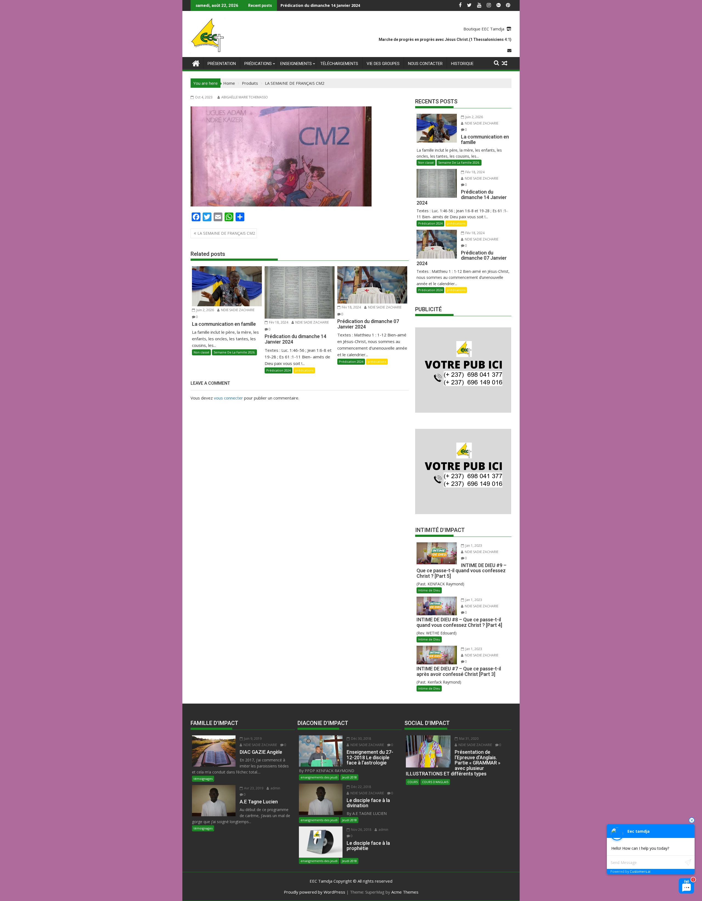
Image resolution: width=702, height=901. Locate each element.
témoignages (203, 779)
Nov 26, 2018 (360, 829)
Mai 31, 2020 (468, 738)
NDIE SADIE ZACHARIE (237, 310)
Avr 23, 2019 (253, 788)
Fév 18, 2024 (278, 322)
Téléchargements (339, 63)
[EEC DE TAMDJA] (196, 63)
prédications (258, 63)
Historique (462, 63)
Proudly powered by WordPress (314, 892)
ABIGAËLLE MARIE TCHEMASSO (244, 97)
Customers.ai (640, 871)
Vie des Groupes (383, 63)
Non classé (201, 352)
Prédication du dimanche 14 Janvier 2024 (320, 5)
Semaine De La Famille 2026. (234, 352)
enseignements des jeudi (319, 777)
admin (275, 788)
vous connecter (228, 398)
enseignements (296, 63)
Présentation (222, 63)
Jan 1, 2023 (473, 545)
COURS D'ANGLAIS (435, 782)
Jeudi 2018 (349, 777)
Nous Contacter (425, 63)
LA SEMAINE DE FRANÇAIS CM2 (226, 233)
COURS (412, 782)
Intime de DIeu (429, 590)
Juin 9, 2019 (252, 738)
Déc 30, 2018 (360, 738)
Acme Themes (404, 892)
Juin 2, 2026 (205, 310)
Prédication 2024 (278, 370)
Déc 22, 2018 (360, 786)
